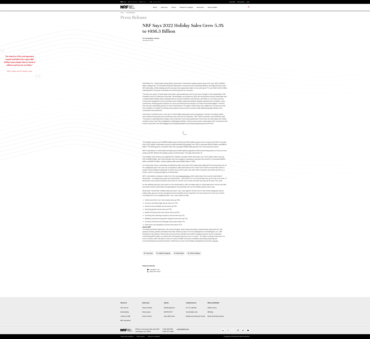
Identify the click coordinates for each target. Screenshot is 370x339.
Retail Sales (180, 253)
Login (248, 2)
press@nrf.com (155, 270)
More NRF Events (169, 316)
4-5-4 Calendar (191, 308)
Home (122, 13)
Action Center (147, 316)
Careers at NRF (125, 316)
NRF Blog (210, 312)
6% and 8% (187, 144)
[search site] (249, 7)
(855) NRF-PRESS (155, 272)
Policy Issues (146, 312)
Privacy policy (141, 336)
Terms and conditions (127, 336)
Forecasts (149, 253)
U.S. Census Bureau (183, 176)
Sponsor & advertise (154, 336)
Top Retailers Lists (192, 312)
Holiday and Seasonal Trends (195, 316)
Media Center (212, 308)
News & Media (212, 7)
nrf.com (215, 241)
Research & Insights (186, 7)
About (155, 7)
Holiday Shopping (164, 253)
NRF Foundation (125, 320)
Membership (124, 312)
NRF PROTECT (168, 312)
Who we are (124, 308)
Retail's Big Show (169, 308)
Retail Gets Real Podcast (216, 316)
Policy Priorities (147, 308)
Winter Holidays (195, 253)
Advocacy (164, 7)
